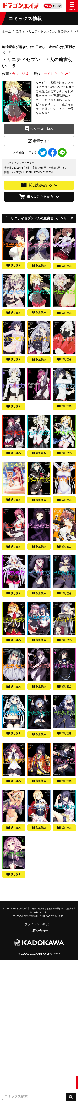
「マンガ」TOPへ (14, 966)
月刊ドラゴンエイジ (15, 1018)
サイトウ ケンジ (57, 74)
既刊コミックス (12, 1005)
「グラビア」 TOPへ (15, 1082)
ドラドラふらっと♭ (15, 1056)
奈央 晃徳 (20, 74)
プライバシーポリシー (39, 924)
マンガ (48, 6)
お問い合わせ (39, 930)
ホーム (6, 31)
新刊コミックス (12, 992)
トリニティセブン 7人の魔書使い (47, 31)
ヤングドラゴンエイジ (16, 1030)
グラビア (57, 6)
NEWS (6, 979)
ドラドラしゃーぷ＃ (15, 1043)
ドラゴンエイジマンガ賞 (18, 1069)
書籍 (18, 31)
